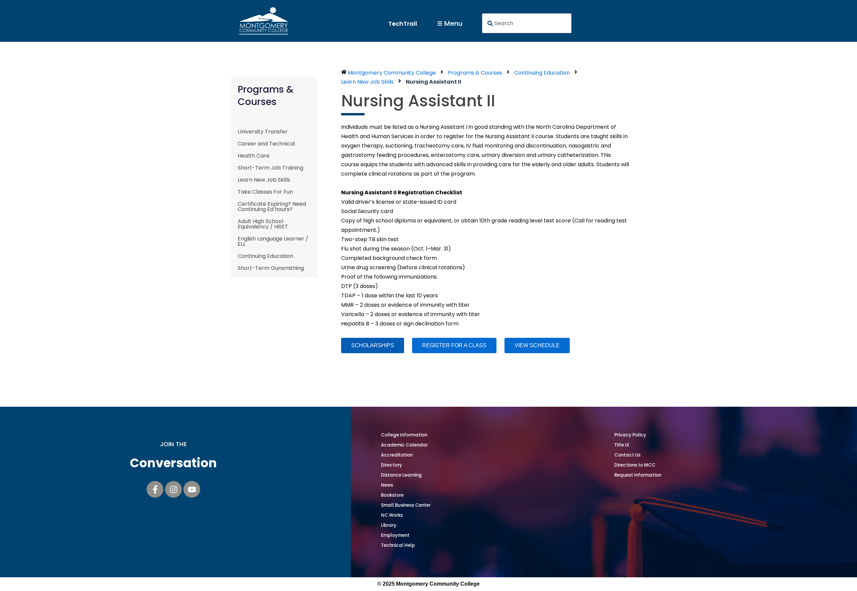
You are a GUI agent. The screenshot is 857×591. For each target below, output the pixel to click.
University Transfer (263, 131)
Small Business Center (406, 505)
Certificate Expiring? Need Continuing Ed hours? (272, 206)
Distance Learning (401, 475)
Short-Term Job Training (270, 168)
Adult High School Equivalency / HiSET (263, 223)
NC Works (392, 515)
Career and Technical (266, 143)
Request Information (637, 475)
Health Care (253, 156)
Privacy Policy (630, 435)
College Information (404, 435)
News (387, 485)
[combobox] (527, 23)
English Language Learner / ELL (273, 241)
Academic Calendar (404, 445)
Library (388, 525)
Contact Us (627, 455)
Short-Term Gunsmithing (271, 268)
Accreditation (397, 455)
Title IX (621, 445)
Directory (391, 465)
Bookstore (392, 495)
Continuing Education (265, 256)
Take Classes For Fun (265, 192)
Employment (395, 535)
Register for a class (454, 345)
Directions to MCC (634, 465)
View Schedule (537, 345)
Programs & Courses (475, 73)
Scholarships (372, 345)
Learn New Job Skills (264, 180)
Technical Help (398, 545)
